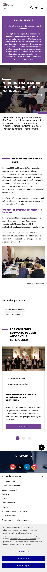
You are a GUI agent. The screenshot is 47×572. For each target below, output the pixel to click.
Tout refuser (23, 558)
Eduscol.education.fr (10, 490)
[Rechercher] (31, 7)
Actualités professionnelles (14, 309)
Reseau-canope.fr (8, 503)
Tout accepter (23, 565)
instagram (34, 467)
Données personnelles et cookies (23, 539)
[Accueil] (9, 5)
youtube (13, 467)
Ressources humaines (12, 314)
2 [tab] (23, 438)
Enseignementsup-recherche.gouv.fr (15, 520)
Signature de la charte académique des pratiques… (21, 397)
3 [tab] (29, 438)
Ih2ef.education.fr (9, 516)
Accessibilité (36, 7)
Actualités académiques (16, 378)
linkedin (27, 467)
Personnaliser (23, 551)
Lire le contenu (23, 426)
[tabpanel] (23, 389)
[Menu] (42, 7)
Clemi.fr (5, 507)
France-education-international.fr (14, 511)
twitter (20, 467)
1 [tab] (18, 438)
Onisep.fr (5, 494)
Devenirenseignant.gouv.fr (12, 485)
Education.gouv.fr (8, 481)
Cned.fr (5, 498)
